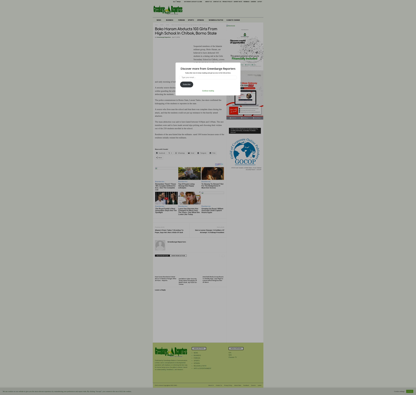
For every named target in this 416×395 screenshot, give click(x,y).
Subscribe (187, 84)
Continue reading (208, 91)
